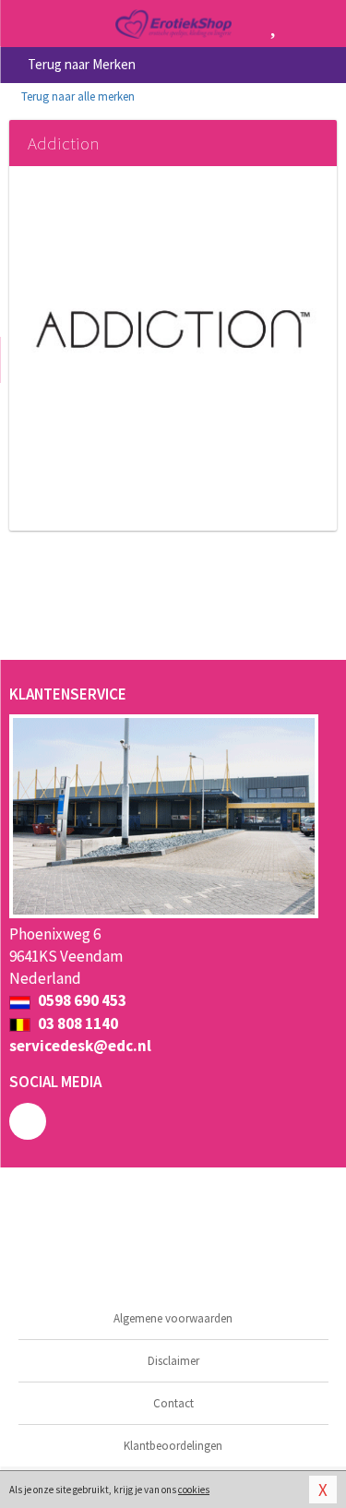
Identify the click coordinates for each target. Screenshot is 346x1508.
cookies (193, 1489)
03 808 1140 (76, 1023)
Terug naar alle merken (76, 96)
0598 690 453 (80, 1000)
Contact (173, 1403)
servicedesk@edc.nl (80, 1045)
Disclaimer (173, 1361)
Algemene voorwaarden (173, 1318)
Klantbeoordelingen (173, 1446)
